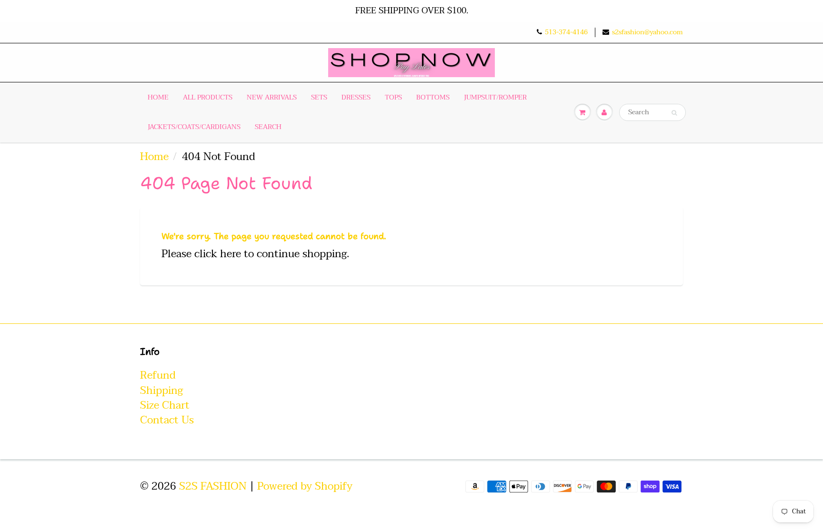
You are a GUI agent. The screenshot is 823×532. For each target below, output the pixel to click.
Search (268, 126)
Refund (158, 375)
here (230, 254)
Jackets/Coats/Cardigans (194, 126)
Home (158, 97)
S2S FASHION (213, 486)
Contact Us (167, 420)
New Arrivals (272, 97)
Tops (393, 97)
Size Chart (165, 405)
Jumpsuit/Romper (495, 97)
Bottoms (433, 97)
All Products (207, 97)
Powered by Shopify (304, 486)
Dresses (356, 97)
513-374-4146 (566, 32)
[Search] (674, 112)
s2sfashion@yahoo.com (647, 32)
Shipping (161, 390)
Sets (319, 97)
